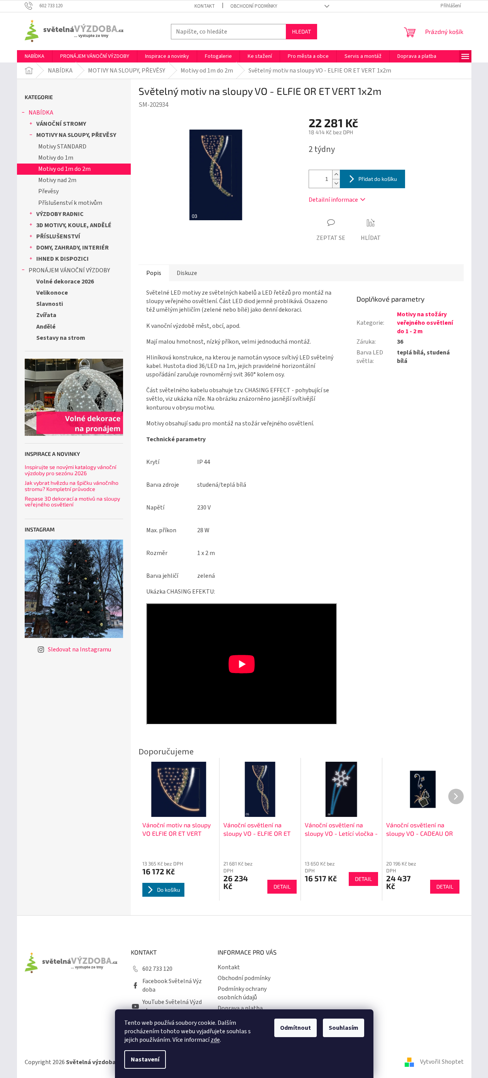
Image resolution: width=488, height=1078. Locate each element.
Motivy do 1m (55, 158)
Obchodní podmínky (253, 6)
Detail (282, 886)
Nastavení (145, 1059)
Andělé (46, 326)
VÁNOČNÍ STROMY (61, 124)
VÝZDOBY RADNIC (60, 214)
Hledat (301, 31)
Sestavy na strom (60, 338)
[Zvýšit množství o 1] (336, 174)
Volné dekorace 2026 (65, 281)
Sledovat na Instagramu (79, 649)
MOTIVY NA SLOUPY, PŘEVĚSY (76, 135)
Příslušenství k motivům (70, 203)
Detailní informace (333, 200)
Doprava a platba (240, 1008)
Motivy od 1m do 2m (64, 169)
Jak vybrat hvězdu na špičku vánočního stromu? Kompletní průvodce (71, 486)
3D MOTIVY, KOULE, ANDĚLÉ (73, 225)
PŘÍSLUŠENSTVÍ (58, 236)
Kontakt (204, 6)
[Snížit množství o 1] (336, 183)
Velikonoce (52, 292)
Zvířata (46, 315)
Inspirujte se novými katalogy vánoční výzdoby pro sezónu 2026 (70, 470)
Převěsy (48, 191)
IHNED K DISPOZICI (62, 259)
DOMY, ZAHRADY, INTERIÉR (72, 247)
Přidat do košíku (377, 178)
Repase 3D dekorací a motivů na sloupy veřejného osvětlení (72, 502)
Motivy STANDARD (62, 146)
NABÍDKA (41, 112)
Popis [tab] (153, 273)
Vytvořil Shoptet (442, 1062)
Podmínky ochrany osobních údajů (242, 993)
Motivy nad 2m (57, 180)
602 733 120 (157, 969)
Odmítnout (295, 1028)
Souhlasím (343, 1028)
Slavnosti (49, 304)
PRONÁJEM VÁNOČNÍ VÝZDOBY (69, 270)
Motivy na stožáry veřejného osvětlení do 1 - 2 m (425, 323)
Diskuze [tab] (187, 273)
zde (215, 1040)
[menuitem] (34, 56)
